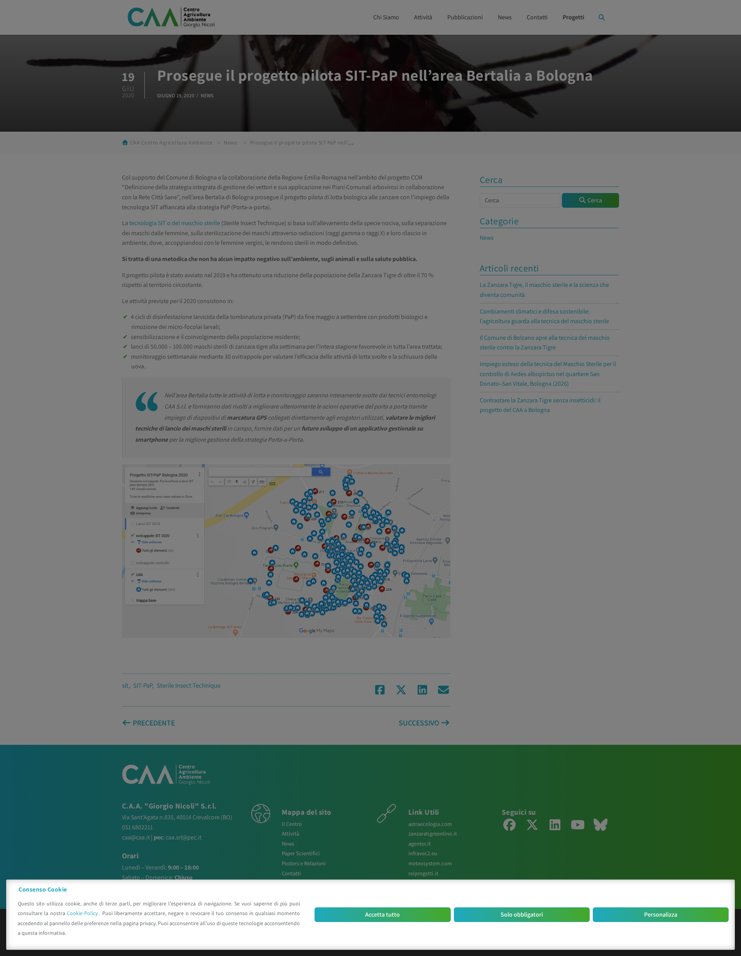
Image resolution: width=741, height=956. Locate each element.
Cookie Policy (83, 913)
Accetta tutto (382, 914)
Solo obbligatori (522, 914)
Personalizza (660, 914)
